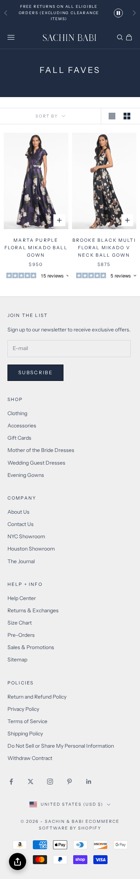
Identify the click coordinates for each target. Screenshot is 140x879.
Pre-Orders (21, 635)
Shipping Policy (25, 733)
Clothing (17, 413)
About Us (18, 512)
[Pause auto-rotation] (118, 13)
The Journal (21, 561)
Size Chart (19, 622)
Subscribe (35, 372)
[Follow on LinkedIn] (89, 781)
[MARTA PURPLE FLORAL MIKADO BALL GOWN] (36, 181)
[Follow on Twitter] (30, 781)
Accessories (21, 425)
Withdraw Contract (29, 758)
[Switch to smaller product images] (128, 116)
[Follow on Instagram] (50, 781)
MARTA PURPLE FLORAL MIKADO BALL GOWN (36, 247)
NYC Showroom (26, 536)
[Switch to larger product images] (113, 116)
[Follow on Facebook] (11, 781)
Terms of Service (27, 721)
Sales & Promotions (30, 647)
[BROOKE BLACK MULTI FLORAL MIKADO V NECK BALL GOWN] (104, 181)
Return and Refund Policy (36, 696)
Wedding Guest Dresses (36, 462)
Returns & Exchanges (33, 610)
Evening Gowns (25, 475)
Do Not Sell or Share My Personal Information (60, 745)
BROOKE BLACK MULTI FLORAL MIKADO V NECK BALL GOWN (104, 247)
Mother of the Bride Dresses (40, 450)
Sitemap (17, 659)
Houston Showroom (31, 548)
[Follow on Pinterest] (69, 781)
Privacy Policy (23, 709)
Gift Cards (19, 437)
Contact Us (20, 524)
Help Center (21, 598)
